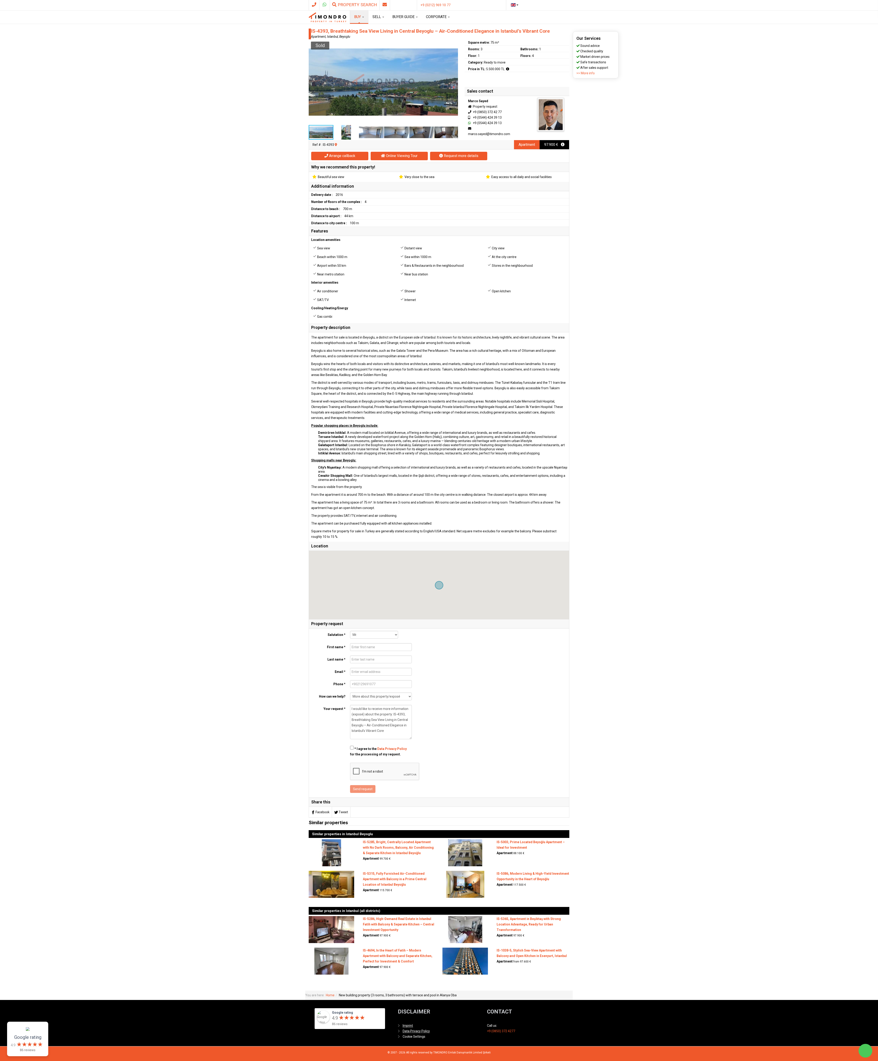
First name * (336, 647)
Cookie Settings (414, 1036)
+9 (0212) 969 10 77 (435, 5)
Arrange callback (341, 156)
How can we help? (332, 696)
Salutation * (336, 635)
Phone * (339, 684)
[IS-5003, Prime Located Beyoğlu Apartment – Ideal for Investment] (465, 852)
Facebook (322, 812)
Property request (484, 106)
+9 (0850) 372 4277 (501, 1031)
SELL (377, 17)
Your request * (334, 709)
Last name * (336, 659)
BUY (358, 17)
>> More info (585, 73)
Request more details (460, 156)
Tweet (343, 812)
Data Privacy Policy (392, 749)
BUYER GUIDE (403, 17)
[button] (454, 43)
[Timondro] (327, 17)
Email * (340, 672)
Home (330, 995)
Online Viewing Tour (401, 156)
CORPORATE (436, 17)
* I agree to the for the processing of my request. (378, 751)
